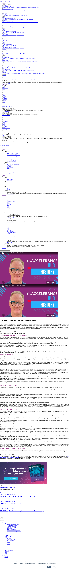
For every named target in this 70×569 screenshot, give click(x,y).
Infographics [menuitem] (7, 551)
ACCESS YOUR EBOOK (6, 111)
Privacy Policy (41, 561)
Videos (8, 202)
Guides (8, 199)
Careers (8, 229)
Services (3, 3)
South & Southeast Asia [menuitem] (10, 540)
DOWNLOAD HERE (6, 83)
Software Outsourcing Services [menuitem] (10, 523)
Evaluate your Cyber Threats (11, 160)
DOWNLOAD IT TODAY (7, 106)
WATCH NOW (5, 135)
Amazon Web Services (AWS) (11, 170)
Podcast (8, 205)
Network (4, 54)
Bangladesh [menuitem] (8, 543)
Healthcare (8, 189)
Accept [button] (49, 566)
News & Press (9, 230)
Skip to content (2, 0)
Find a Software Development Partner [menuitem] (13, 524)
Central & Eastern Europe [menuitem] (11, 539)
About (3, 116)
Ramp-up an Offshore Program (12, 159)
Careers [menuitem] (6, 558)
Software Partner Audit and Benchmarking (13, 155)
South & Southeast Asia (10, 184)
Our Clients (4, 248)
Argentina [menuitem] (8, 542)
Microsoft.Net (9, 173)
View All (8, 168)
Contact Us (8, 233)
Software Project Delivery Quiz (12, 154)
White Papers (9, 200)
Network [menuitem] (3, 534)
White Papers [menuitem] (7, 549)
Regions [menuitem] (6, 537)
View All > (4, 29)
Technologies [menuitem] (9, 533)
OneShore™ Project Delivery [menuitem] (11, 529)
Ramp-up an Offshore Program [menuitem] (12, 525)
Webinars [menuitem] (6, 552)
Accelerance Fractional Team (11, 161)
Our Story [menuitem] (6, 556)
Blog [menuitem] (5, 546)
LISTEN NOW (5, 139)
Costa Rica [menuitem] (8, 544)
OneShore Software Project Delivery (12, 153)
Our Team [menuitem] (6, 557)
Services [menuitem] (3, 522)
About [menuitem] (3, 555)
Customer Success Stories (11, 201)
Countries (8, 185)
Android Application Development (12, 172)
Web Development (10, 167)
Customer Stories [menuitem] (7, 548)
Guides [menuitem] (6, 547)
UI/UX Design (9, 166)
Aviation (8, 188)
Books (8, 206)
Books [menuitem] (6, 553)
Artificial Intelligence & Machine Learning (13, 164)
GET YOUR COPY (10, 247)
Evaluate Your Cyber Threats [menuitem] (11, 527)
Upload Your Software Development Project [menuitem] (14, 531)
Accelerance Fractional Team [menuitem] (11, 526)
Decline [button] (54, 566)
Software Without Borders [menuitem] (9, 550)
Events (8, 228)
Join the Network (9, 180)
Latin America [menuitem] (9, 538)
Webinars (8, 203)
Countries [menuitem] (6, 541)
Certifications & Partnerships (11, 232)
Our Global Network (10, 179)
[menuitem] (9, 528)
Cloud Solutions (9, 165)
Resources (4, 84)
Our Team (8, 227)
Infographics (9, 204)
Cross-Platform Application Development (13, 171)
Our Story (8, 226)
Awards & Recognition (10, 231)
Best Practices (5, 485)
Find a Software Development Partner (13, 158)
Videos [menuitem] (6, 554)
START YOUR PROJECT (4, 145)
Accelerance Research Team (8, 322)
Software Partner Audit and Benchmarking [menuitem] (13, 530)
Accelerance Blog (9, 198)
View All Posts (2, 491)
